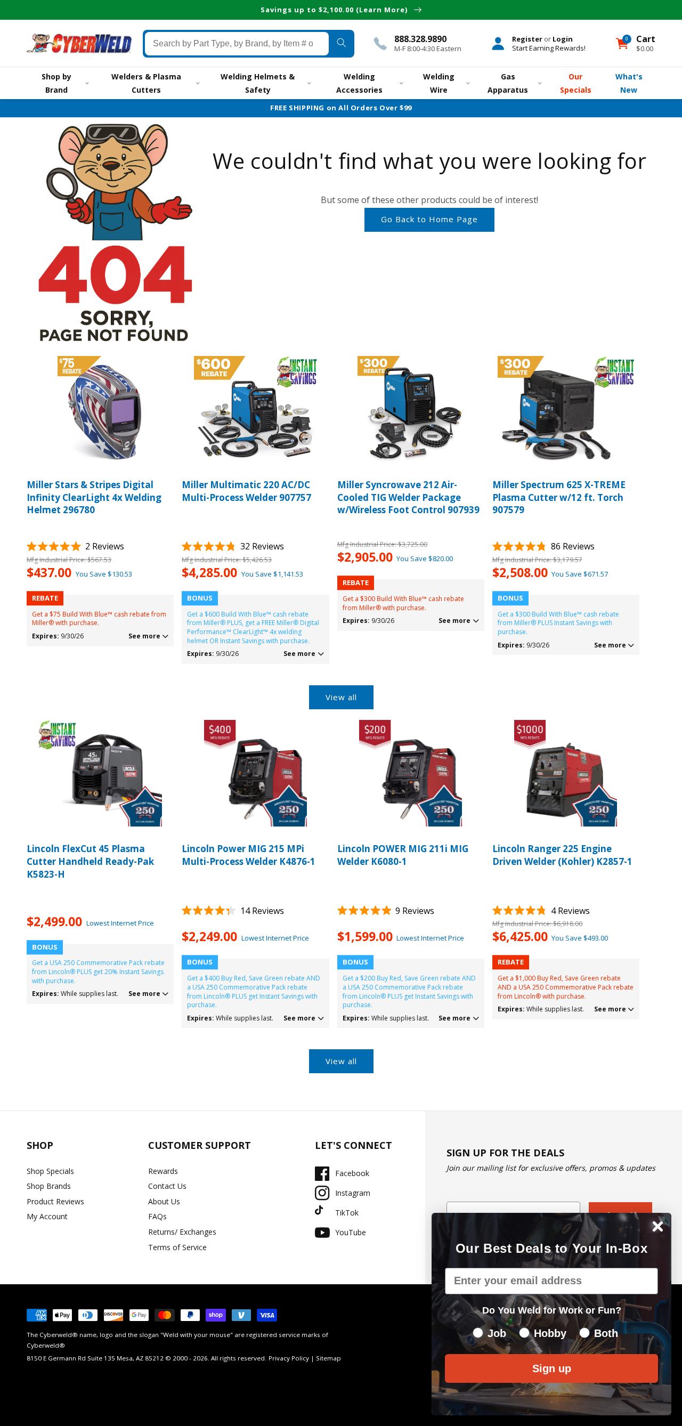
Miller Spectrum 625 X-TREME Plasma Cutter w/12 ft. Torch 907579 (559, 497)
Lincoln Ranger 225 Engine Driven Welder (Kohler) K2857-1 (562, 855)
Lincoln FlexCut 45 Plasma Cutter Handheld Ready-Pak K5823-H (90, 861)
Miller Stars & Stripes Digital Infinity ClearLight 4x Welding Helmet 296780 (94, 497)
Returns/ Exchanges (182, 1232)
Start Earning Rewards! (549, 47)
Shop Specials (50, 1171)
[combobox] (237, 43)
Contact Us (167, 1186)
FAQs (157, 1216)
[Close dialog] (657, 1226)
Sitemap (328, 1358)
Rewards (163, 1171)
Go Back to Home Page (429, 219)
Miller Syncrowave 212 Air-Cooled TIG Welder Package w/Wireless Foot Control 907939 (408, 497)
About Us (164, 1201)
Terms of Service (177, 1247)
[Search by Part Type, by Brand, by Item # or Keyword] (341, 43)
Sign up (551, 1368)
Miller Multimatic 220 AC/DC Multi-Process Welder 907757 (246, 491)
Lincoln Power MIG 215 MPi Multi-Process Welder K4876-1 (248, 855)
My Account (47, 1216)
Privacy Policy (289, 1358)
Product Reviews (55, 1201)
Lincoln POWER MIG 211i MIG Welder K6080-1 (402, 855)
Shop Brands (49, 1186)
